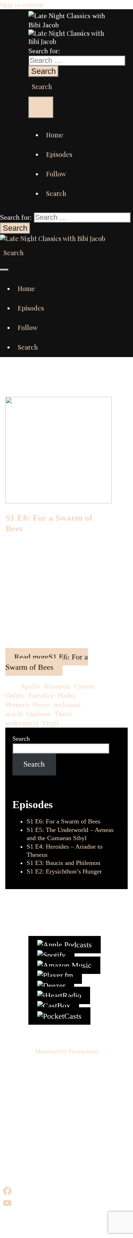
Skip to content (22, 5)
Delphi (15, 695)
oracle (14, 714)
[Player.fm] (55, 975)
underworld (21, 723)
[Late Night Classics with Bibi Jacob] (67, 25)
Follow (56, 174)
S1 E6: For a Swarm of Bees (63, 821)
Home (54, 135)
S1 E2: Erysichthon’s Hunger (64, 871)
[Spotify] (51, 955)
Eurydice (41, 695)
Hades (67, 695)
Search (21, 738)
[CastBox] (53, 1005)
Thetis (63, 714)
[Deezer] (51, 985)
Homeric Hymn (27, 704)
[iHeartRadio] (59, 995)
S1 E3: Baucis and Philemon (63, 862)
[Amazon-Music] (64, 965)
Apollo (30, 686)
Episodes (59, 154)
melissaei (67, 704)
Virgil (50, 723)
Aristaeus (57, 686)
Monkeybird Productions (67, 1051)
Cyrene (84, 686)
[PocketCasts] (59, 1016)
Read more (46, 662)
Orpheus (39, 714)
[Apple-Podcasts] (64, 944)
